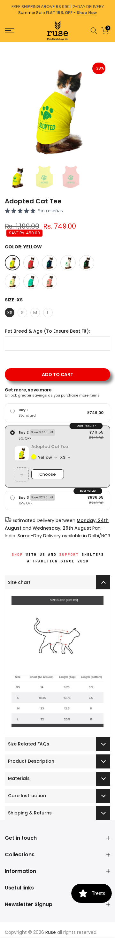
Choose (47, 474)
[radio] (57, 412)
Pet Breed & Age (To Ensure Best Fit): (47, 331)
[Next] (110, 45)
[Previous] (4, 45)
